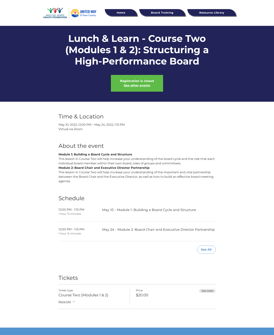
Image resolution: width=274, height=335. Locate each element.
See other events (137, 85)
